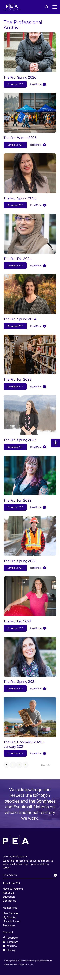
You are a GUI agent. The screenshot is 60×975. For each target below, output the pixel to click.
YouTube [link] (11, 945)
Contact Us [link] (9, 900)
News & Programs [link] (13, 888)
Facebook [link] (12, 937)
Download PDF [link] (15, 84)
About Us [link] (8, 892)
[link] (55, 443)
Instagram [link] (12, 941)
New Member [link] (11, 913)
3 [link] (19, 765)
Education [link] (9, 896)
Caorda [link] (31, 964)
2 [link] (12, 765)
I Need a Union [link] (11, 921)
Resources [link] (9, 925)
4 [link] (25, 765)
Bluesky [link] (11, 950)
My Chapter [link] (9, 917)
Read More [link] (36, 84)
